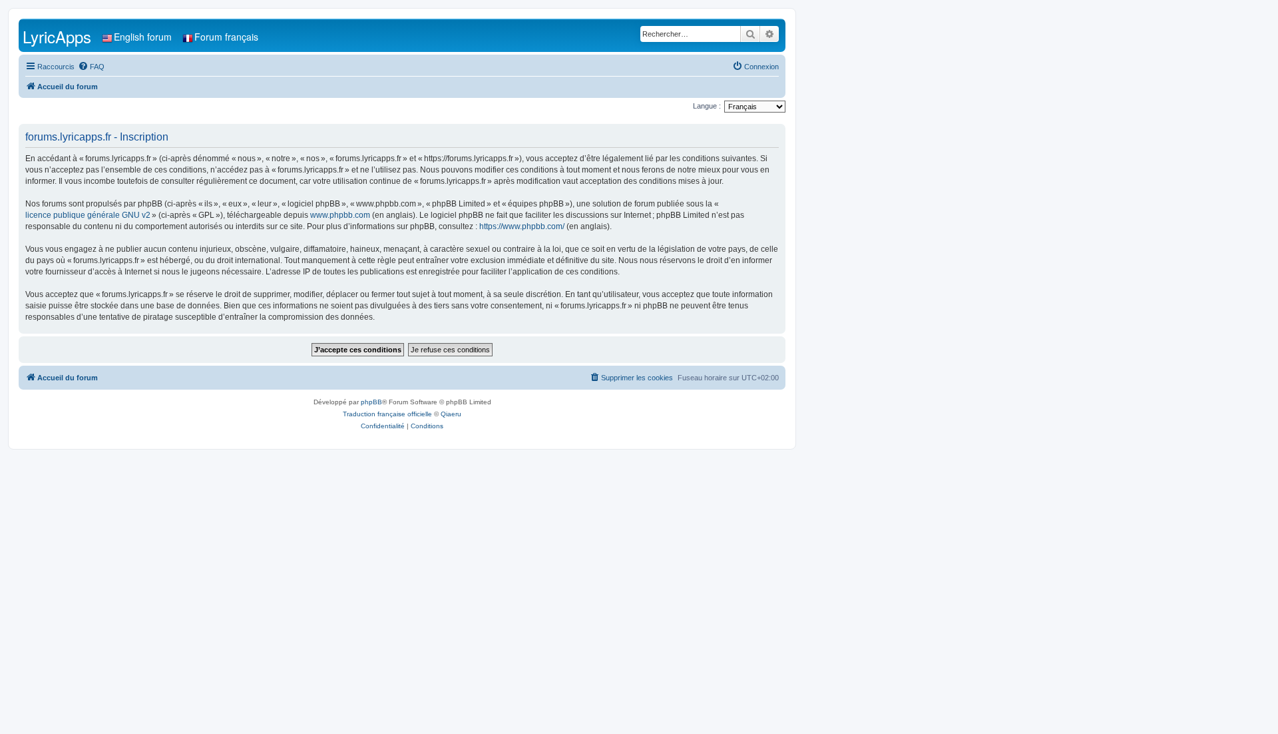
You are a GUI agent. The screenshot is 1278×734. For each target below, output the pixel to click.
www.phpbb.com (340, 215)
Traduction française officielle (387, 414)
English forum (143, 36)
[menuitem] (91, 67)
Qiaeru (451, 414)
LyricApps (57, 36)
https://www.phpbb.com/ (521, 226)
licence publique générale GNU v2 (87, 215)
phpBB (371, 402)
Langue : (707, 106)
